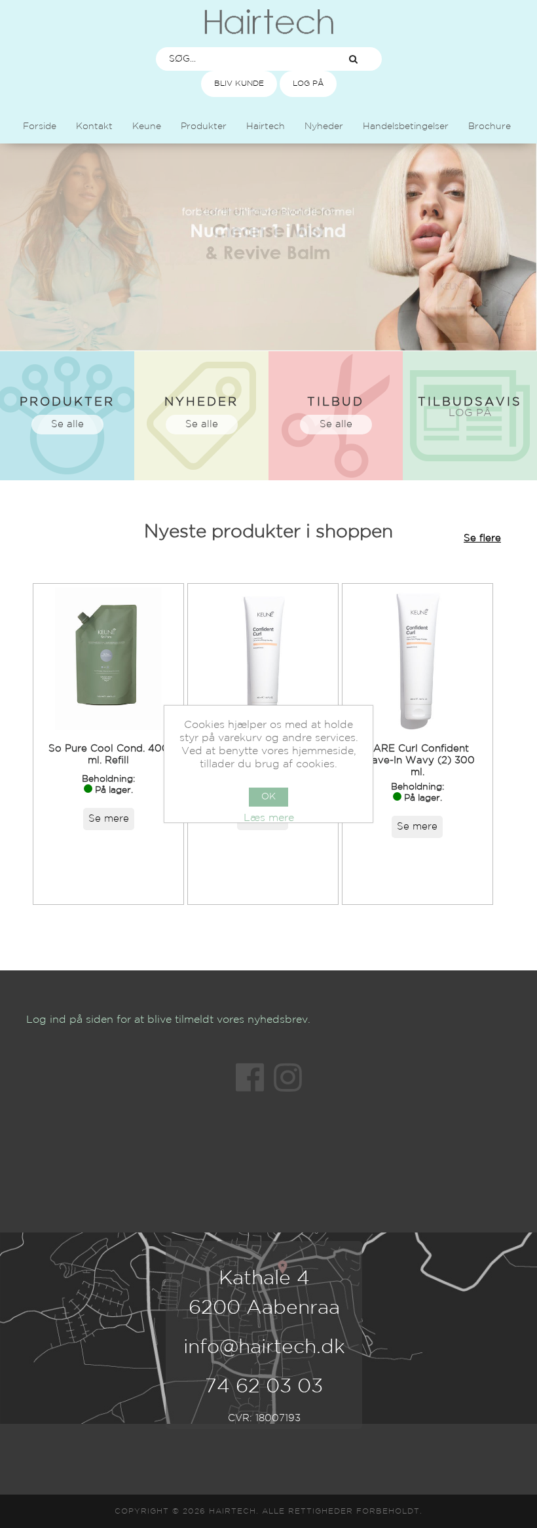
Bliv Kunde (239, 83)
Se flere (482, 538)
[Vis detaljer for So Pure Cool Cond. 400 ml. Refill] (108, 659)
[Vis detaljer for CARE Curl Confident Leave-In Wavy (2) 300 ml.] (417, 659)
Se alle (67, 424)
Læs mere (269, 818)
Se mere (108, 818)
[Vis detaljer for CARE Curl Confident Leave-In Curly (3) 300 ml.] (263, 659)
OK (268, 797)
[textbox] (241, 59)
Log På (308, 83)
